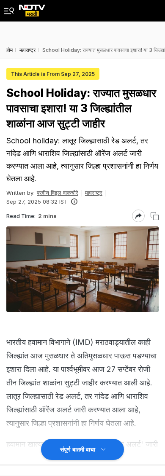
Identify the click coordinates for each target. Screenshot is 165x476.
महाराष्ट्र (93, 192)
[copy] (155, 216)
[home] (32, 8)
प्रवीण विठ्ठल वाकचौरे (57, 192)
